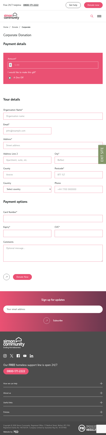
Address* (7, 139)
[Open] (92, 16)
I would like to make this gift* (22, 72)
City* (57, 154)
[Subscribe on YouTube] (24, 356)
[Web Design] (16, 432)
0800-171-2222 (31, 5)
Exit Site (102, 154)
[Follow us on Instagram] (5, 356)
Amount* (12, 58)
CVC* (57, 227)
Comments (8, 242)
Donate (15, 27)
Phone (58, 183)
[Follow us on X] (11, 356)
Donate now (93, 5)
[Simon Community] (11, 16)
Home (5, 27)
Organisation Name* (13, 110)
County (6, 168)
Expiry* (6, 227)
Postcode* (59, 168)
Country (7, 183)
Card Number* (10, 212)
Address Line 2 (10, 154)
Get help (73, 5)
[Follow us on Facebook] (18, 356)
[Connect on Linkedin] (31, 356)
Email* (6, 124)
